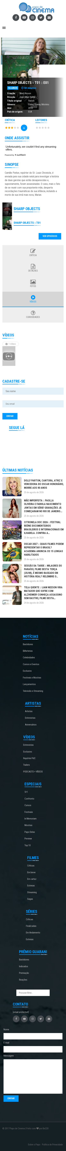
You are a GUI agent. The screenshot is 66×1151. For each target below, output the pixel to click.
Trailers (26, 764)
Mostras (28, 825)
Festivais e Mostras (32, 677)
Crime (31, 104)
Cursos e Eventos (31, 664)
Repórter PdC (29, 758)
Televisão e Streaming (33, 691)
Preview (28, 838)
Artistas (29, 711)
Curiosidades (33, 317)
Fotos (33, 286)
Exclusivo (27, 670)
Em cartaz (32, 879)
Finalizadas (31, 926)
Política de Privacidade (52, 1144)
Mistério (45, 104)
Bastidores (28, 644)
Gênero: (11, 104)
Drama (38, 104)
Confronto (29, 798)
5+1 (26, 791)
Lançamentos (29, 684)
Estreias (31, 885)
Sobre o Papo (34, 1144)
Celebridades (29, 657)
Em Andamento (33, 932)
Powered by (10, 155)
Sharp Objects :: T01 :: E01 (28, 83)
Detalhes (33, 270)
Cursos (28, 805)
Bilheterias (28, 650)
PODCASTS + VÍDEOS (33, 771)
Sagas (30, 898)
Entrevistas (30, 717)
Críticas (30, 865)
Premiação (24, 973)
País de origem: (15, 111)
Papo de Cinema (17, 1128)
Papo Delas (30, 832)
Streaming (32, 892)
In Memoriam (31, 818)
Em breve (31, 872)
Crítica (33, 255)
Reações (23, 979)
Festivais (29, 812)
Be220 (46, 1128)
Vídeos (33, 301)
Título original (14, 100)
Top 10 (28, 845)
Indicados (23, 966)
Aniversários (31, 724)
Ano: (9, 108)
